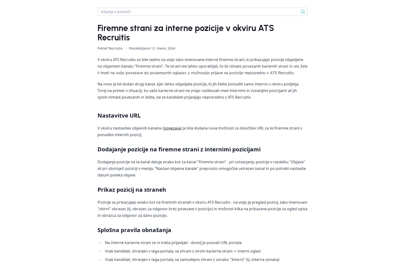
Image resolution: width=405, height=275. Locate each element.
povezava (172, 128)
